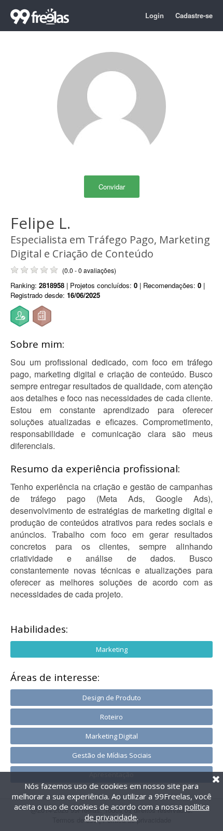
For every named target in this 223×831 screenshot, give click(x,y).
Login (154, 15)
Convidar (112, 187)
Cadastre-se (194, 15)
